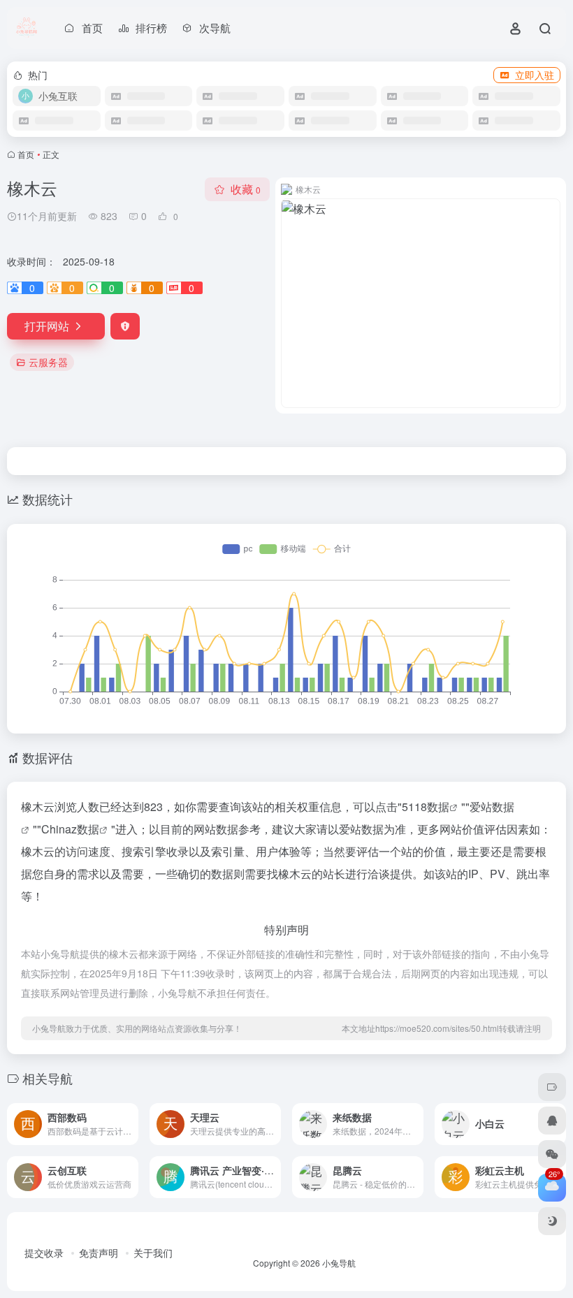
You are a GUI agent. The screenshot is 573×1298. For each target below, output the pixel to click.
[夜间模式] (552, 1221)
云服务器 (48, 362)
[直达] (126, 1114)
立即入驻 (534, 75)
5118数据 (425, 807)
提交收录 (44, 1253)
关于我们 (153, 1253)
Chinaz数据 (70, 829)
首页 (25, 154)
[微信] (552, 1154)
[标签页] (552, 1087)
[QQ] (552, 1121)
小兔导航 (339, 1263)
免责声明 (98, 1253)
